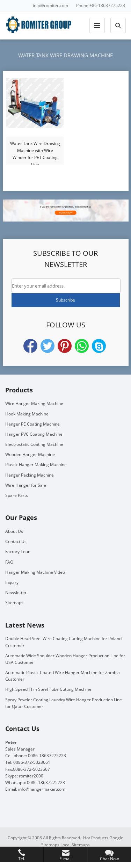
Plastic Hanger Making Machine (36, 465)
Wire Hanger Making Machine (34, 403)
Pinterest (65, 346)
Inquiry (12, 582)
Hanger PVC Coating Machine (34, 434)
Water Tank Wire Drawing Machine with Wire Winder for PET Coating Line (35, 150)
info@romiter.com (50, 5)
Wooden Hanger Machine (30, 454)
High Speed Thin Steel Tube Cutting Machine (48, 689)
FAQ (9, 562)
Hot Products (95, 838)
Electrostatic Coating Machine (34, 444)
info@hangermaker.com (41, 789)
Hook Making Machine (27, 414)
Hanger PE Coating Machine (32, 424)
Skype (99, 346)
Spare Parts (16, 495)
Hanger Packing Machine (29, 475)
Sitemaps (14, 603)
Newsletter (16, 592)
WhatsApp (82, 346)
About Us (14, 531)
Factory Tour (17, 552)
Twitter (47, 346)
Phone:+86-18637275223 (100, 5)
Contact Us (16, 541)
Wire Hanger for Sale (25, 485)
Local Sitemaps (75, 845)
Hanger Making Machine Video (35, 572)
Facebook (30, 346)
